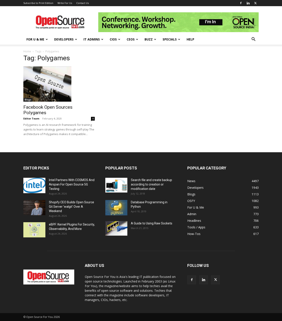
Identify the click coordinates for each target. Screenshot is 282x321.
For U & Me (35, 39)
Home (27, 51)
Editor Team (31, 118)
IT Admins (91, 39)
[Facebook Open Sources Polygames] (59, 84)
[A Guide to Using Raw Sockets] (116, 228)
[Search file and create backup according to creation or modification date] (116, 185)
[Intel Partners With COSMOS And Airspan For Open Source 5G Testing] (34, 185)
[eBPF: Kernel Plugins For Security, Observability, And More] (34, 229)
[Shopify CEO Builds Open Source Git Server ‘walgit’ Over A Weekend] (34, 207)
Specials (170, 39)
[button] (253, 40)
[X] (255, 3)
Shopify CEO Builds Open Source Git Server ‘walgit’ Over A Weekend (71, 206)
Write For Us (65, 3)
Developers (64, 39)
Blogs (28, 99)
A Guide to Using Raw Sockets (151, 223)
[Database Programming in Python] (116, 207)
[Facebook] (240, 3)
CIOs (113, 39)
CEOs (131, 39)
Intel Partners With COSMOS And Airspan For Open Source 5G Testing (72, 184)
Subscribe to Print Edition (38, 3)
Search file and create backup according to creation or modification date (151, 184)
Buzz (149, 39)
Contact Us (82, 3)
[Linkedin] (248, 3)
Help (190, 39)
